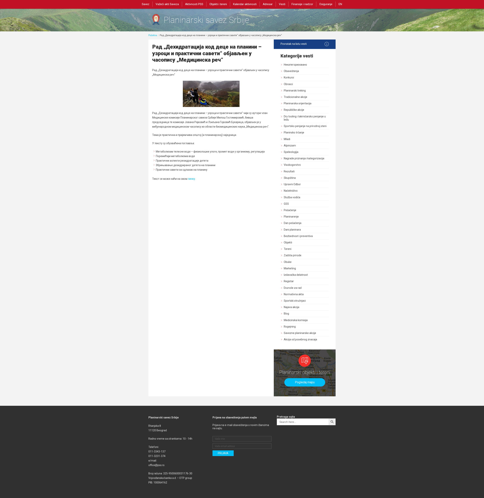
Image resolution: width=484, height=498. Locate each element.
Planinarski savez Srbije (206, 20)
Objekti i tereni (218, 4)
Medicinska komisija (296, 320)
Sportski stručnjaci (295, 300)
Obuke (288, 261)
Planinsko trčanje (294, 132)
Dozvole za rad (293, 287)
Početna (152, 35)
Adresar (268, 4)
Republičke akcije (294, 109)
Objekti (288, 242)
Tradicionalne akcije (295, 96)
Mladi (287, 139)
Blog (286, 313)
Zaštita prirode (292, 255)
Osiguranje (325, 4)
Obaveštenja (291, 71)
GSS (286, 203)
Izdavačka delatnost (296, 274)
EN (340, 4)
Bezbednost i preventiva (298, 236)
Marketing (290, 268)
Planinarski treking (295, 90)
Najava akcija (291, 307)
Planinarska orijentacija (297, 103)
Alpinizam (290, 145)
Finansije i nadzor (302, 4)
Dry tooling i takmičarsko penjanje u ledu (305, 118)
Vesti (282, 4)
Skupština (290, 177)
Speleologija (291, 151)
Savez (145, 4)
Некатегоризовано (295, 64)
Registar (289, 281)
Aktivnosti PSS (194, 4)
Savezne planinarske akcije (300, 333)
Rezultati (289, 171)
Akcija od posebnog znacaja (300, 339)
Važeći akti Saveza (167, 4)
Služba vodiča (292, 197)
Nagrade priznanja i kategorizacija (304, 158)
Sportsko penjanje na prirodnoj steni (305, 126)
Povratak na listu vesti (294, 43)
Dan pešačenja (292, 223)
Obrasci (288, 84)
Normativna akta (294, 294)
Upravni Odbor (292, 184)
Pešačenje (290, 210)
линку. (192, 178)
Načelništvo (291, 190)
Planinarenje (291, 216)
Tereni (287, 248)
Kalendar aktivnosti (245, 4)
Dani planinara (292, 229)
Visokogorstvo (292, 164)
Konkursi (289, 77)
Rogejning (290, 326)
